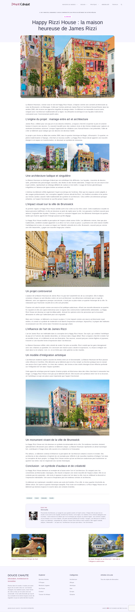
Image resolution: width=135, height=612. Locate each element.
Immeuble (44, 498)
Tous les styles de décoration (109, 579)
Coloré (36, 498)
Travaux (115, 4)
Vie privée (42, 588)
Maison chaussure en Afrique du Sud (24, 559)
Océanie (72, 594)
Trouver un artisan (44, 594)
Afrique (72, 582)
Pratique (93, 4)
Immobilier (105, 4)
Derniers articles (44, 579)
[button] (121, 4)
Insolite (51, 498)
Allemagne (67, 16)
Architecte (29, 498)
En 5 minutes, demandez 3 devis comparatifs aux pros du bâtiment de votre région (68, 12)
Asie (71, 588)
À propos (41, 582)
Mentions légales (44, 585)
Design (83, 4)
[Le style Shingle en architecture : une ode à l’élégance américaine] (106, 546)
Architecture (73, 579)
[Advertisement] (67, 547)
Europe (72, 591)
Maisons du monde (69, 4)
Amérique (73, 585)
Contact (41, 591)
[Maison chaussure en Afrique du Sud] (28, 546)
